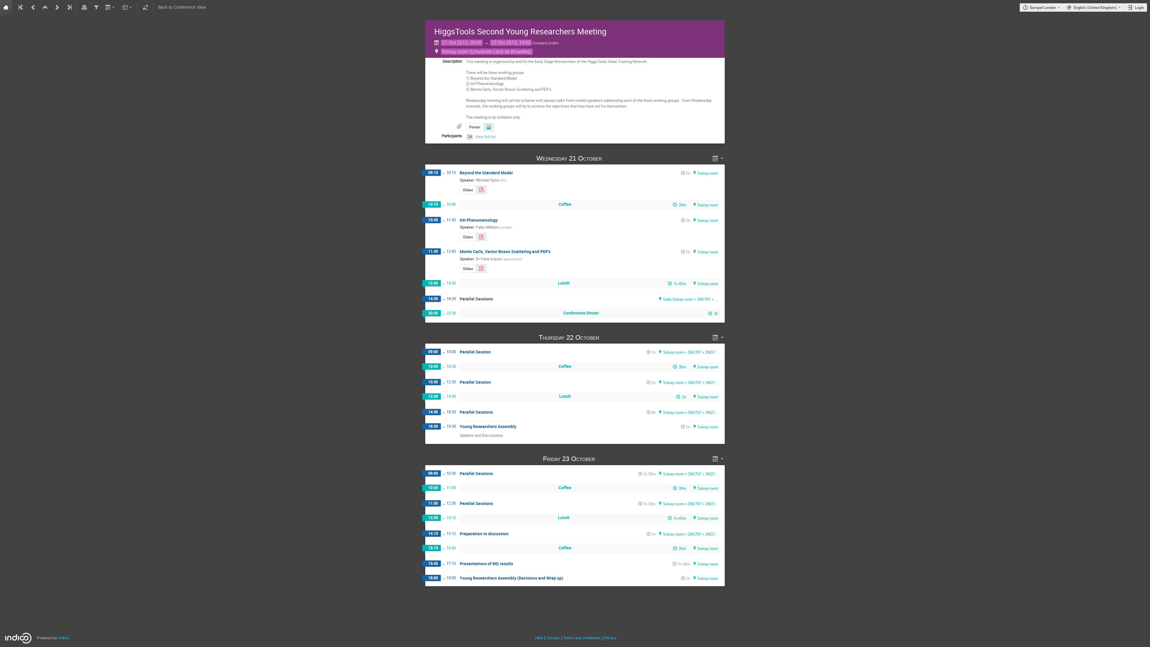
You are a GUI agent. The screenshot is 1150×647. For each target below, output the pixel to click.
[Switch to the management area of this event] (145, 7)
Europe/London (1043, 7)
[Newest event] (69, 7)
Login (1139, 7)
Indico (63, 637)
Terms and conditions (581, 637)
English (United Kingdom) (1095, 7)
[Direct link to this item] (610, 158)
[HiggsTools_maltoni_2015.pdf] (481, 237)
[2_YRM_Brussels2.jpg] (488, 127)
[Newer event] (57, 7)
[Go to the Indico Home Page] (6, 7)
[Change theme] (127, 7)
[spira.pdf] (481, 189)
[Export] (110, 7)
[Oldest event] (21, 7)
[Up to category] (45, 7)
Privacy (610, 637)
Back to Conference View (182, 7)
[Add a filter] (96, 7)
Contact (553, 637)
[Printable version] (84, 7)
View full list (485, 136)
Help (539, 637)
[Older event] (33, 7)
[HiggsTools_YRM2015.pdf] (481, 268)
